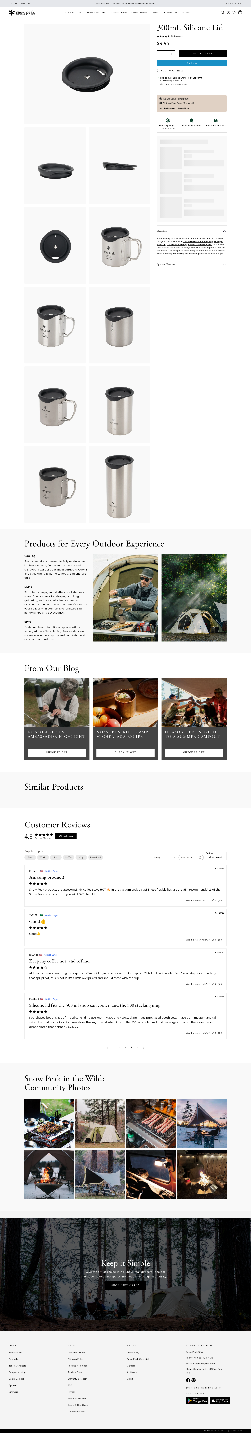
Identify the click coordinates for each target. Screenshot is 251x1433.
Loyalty (13, 4)
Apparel (13, 1385)
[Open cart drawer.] (240, 12)
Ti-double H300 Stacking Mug (198, 241)
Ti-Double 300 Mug (177, 244)
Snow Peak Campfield (138, 1359)
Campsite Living (17, 1372)
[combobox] (164, 857)
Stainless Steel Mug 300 (200, 244)
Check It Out (57, 752)
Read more (73, 1027)
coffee (68, 857)
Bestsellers (15, 1359)
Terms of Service (77, 1398)
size (30, 857)
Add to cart (202, 54)
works (43, 857)
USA (237, 3)
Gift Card (13, 1392)
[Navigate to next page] (143, 1047)
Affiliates (132, 1372)
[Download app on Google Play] (197, 1400)
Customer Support (77, 1352)
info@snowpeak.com (204, 1363)
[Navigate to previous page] (107, 1047)
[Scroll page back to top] (243, 1425)
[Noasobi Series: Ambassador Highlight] (56, 702)
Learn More (183, 108)
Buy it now (192, 63)
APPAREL (156, 13)
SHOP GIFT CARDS (125, 1285)
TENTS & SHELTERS (96, 13)
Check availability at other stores (173, 84)
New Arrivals (15, 1352)
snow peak (96, 857)
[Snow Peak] (22, 12)
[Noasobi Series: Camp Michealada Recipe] (125, 702)
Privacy (71, 1392)
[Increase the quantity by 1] (171, 54)
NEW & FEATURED (73, 13)
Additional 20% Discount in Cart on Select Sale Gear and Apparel (125, 3)
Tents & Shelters (17, 1365)
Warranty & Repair (77, 1378)
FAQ (70, 1385)
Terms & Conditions (78, 1405)
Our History (133, 1352)
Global (130, 1378)
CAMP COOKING (139, 13)
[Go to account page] (228, 12)
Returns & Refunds (77, 1365)
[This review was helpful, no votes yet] (213, 900)
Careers (131, 1365)
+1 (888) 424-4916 (203, 1357)
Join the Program (167, 108)
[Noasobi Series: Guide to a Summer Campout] (194, 702)
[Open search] (222, 12)
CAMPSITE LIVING (118, 13)
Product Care (75, 1372)
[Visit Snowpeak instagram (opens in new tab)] (193, 1380)
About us (26, 4)
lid (55, 857)
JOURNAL (186, 13)
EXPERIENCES (170, 13)
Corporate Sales (76, 1411)
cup (81, 857)
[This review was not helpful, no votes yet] (219, 900)
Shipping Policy (76, 1359)
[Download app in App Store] (220, 1400)
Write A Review (66, 836)
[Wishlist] (234, 12)
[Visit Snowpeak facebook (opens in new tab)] (188, 1380)
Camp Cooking (16, 1378)
